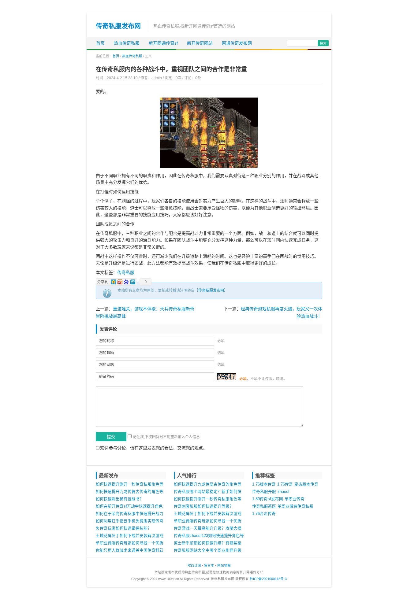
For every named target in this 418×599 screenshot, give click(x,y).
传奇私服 (125, 272)
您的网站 (106, 365)
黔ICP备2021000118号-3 (268, 579)
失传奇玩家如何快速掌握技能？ (123, 528)
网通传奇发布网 (237, 43)
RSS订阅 (194, 565)
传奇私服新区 (264, 506)
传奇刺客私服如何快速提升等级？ (203, 506)
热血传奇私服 (127, 43)
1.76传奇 (285, 484)
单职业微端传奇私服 (295, 506)
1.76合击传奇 (264, 514)
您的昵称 (106, 341)
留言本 (209, 565)
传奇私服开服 (264, 492)
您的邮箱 (106, 353)
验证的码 (106, 377)
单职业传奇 (294, 499)
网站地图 (224, 565)
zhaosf (283, 492)
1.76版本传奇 (264, 484)
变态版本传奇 (306, 484)
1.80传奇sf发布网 (267, 499)
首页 (100, 43)
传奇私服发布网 (118, 25)
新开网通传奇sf (163, 43)
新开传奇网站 (200, 43)
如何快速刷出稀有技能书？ (120, 499)
